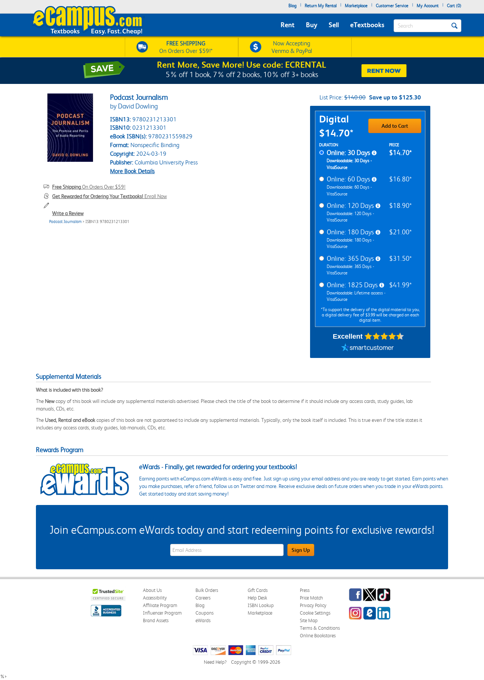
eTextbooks (367, 25)
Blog (292, 5)
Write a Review (68, 213)
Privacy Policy (313, 605)
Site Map (309, 620)
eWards (203, 620)
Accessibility (155, 598)
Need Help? (215, 662)
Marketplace (356, 5)
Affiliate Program (160, 605)
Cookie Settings (315, 613)
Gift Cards (258, 590)
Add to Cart (395, 126)
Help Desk (257, 598)
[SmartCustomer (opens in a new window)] (367, 348)
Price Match (311, 598)
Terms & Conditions (320, 628)
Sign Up (301, 550)
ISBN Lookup (261, 605)
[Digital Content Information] (374, 153)
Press (305, 590)
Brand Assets (156, 620)
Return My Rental (321, 5)
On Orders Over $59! (89, 187)
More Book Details (132, 171)
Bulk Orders (206, 590)
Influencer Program (162, 613)
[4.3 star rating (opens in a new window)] (384, 336)
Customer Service (392, 5)
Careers (203, 598)
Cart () (454, 5)
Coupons (204, 613)
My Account (428, 5)
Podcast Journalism (65, 221)
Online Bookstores (318, 635)
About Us (152, 590)
